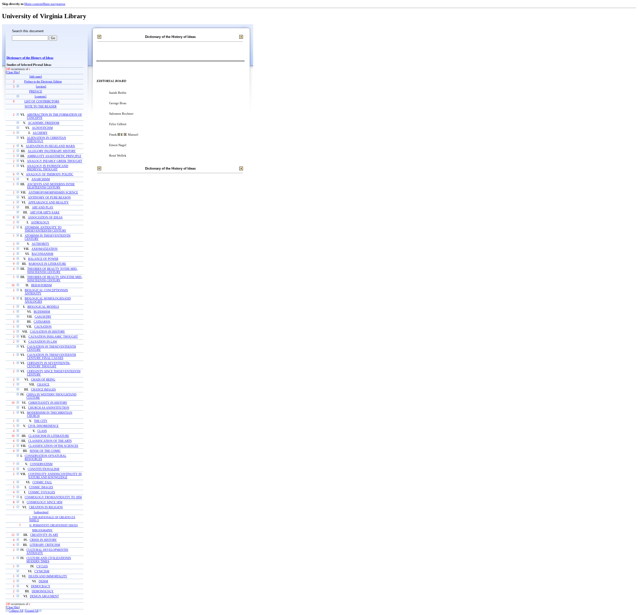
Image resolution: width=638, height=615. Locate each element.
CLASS (42, 431)
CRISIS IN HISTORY (43, 540)
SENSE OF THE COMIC (45, 451)
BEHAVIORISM (41, 285)
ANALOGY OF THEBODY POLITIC (49, 174)
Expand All (31, 611)
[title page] (35, 76)
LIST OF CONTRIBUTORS (41, 101)
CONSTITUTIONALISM (43, 469)
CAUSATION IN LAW (42, 341)
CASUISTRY (43, 316)
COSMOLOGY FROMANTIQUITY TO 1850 (53, 497)
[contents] (40, 96)
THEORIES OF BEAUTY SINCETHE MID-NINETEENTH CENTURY (54, 279)
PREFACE (35, 91)
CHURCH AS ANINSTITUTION (48, 408)
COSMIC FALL (42, 482)
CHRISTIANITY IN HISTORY (47, 403)
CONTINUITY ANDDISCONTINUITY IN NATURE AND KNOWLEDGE (55, 476)
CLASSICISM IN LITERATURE (48, 436)
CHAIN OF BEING (43, 379)
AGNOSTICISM (42, 128)
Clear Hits (13, 72)
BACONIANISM (42, 254)
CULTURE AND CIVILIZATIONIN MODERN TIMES (48, 560)
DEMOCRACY (40, 586)
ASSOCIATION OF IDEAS (45, 217)
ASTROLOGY (40, 222)
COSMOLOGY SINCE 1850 (44, 502)
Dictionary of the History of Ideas (29, 58)
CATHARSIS (42, 321)
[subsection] (41, 512)
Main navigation (54, 4)
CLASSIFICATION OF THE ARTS (50, 441)
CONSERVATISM (41, 464)
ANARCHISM (40, 179)
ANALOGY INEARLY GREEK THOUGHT (54, 161)
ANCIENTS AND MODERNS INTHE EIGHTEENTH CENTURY (51, 186)
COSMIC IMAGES (41, 487)
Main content (33, 4)
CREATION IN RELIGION (46, 507)
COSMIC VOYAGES (41, 492)
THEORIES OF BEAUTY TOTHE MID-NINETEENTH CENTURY (52, 270)
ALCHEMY (40, 133)
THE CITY (40, 421)
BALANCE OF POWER (43, 259)
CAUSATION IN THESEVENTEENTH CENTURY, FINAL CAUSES (51, 356)
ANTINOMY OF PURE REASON (49, 197)
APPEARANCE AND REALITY (48, 202)
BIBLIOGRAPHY (42, 530)
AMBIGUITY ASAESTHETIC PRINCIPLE (54, 156)
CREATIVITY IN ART (44, 535)
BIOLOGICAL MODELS (43, 306)
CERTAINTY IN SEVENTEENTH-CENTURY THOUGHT (48, 365)
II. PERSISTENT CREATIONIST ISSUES (53, 525)
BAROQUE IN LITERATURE (47, 264)
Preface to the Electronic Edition (43, 81)
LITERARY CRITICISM (45, 545)
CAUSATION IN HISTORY (47, 331)
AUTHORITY (40, 244)
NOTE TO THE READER (41, 106)
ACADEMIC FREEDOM (43, 123)
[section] (41, 86)
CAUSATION (43, 326)
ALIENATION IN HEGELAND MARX (50, 146)
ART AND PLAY (42, 207)
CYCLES (42, 566)
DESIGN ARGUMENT (44, 596)
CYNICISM (41, 571)
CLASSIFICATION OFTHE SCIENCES (53, 446)
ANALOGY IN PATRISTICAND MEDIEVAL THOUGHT (47, 168)
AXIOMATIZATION (44, 249)
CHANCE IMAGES (43, 389)
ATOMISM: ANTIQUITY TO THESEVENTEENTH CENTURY (45, 229)
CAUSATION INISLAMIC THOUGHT (53, 336)
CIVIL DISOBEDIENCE (43, 426)
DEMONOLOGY (43, 591)
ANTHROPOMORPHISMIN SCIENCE (53, 192)
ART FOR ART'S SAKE (45, 212)
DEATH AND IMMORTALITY (47, 576)
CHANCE (43, 384)
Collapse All (16, 611)
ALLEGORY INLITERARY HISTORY (52, 151)
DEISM (43, 581)
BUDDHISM (42, 311)
